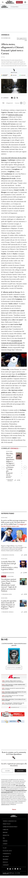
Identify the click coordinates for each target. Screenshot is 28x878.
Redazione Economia (7, 555)
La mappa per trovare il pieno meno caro (14, 525)
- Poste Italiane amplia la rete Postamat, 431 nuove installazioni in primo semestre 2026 (14, 692)
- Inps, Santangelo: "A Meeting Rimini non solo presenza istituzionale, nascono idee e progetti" (13, 703)
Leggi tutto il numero (14, 667)
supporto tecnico (5, 804)
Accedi (7, 770)
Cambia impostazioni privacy (10, 826)
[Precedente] (3, 467)
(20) (26, 572)
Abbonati (19, 2)
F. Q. (3, 57)
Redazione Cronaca (9, 480)
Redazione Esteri (6, 594)
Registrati (20, 770)
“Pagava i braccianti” (7, 607)
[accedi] (25, 2)
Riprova (14, 809)
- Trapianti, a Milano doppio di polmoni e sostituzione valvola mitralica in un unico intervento (12, 681)
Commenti (6, 97)
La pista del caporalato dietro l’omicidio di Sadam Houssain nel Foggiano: (8, 604)
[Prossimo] (25, 467)
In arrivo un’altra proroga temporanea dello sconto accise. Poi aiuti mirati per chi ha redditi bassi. (14, 522)
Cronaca (5, 35)
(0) (19, 480)
